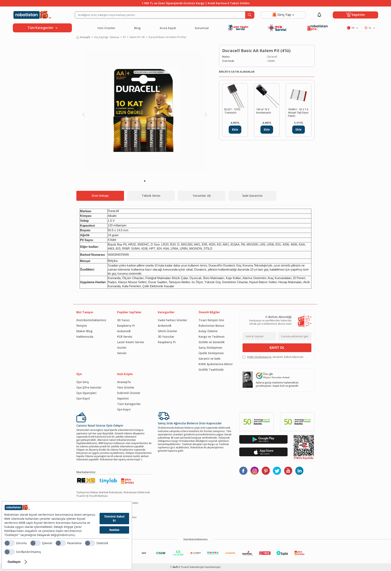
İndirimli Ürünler (128, 393)
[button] (144, 181)
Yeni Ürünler (106, 27)
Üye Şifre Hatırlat (88, 387)
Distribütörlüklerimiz (91, 320)
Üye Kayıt (83, 398)
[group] (144, 111)
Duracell (272, 56)
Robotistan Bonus (211, 326)
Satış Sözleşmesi (210, 347)
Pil (124, 37)
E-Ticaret (184, 567)
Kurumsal (202, 27)
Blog (137, 27)
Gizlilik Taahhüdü (211, 369)
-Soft (174, 567)
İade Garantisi (252, 196)
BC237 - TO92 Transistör (232, 111)
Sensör (122, 353)
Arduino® (124, 331)
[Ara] (249, 15)
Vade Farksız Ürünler (172, 320)
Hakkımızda (84, 336)
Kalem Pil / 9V (137, 37)
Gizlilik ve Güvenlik (212, 342)
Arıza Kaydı (168, 27)
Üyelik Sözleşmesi (211, 353)
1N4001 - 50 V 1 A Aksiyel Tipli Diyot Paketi (298, 113)
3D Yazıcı (123, 320)
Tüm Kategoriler (129, 404)
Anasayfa (85, 37)
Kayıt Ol (277, 347)
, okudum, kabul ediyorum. (275, 357)
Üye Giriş (82, 382)
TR (352, 28)
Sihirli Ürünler (167, 331)
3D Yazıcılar (166, 336)
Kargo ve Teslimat (212, 336)
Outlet (121, 347)
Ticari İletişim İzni (211, 320)
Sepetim (123, 398)
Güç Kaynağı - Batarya (106, 37)
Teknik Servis (151, 196)
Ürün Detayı (100, 196)
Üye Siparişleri (86, 393)
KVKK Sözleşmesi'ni (259, 357)
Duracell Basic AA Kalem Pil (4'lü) (167, 37)
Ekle (235, 129)
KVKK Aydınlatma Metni (216, 364)
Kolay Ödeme (208, 331)
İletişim (81, 326)
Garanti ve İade (209, 358)
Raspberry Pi (126, 326)
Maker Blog (84, 331)
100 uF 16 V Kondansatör (263, 111)
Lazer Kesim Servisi (130, 342)
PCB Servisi (124, 336)
